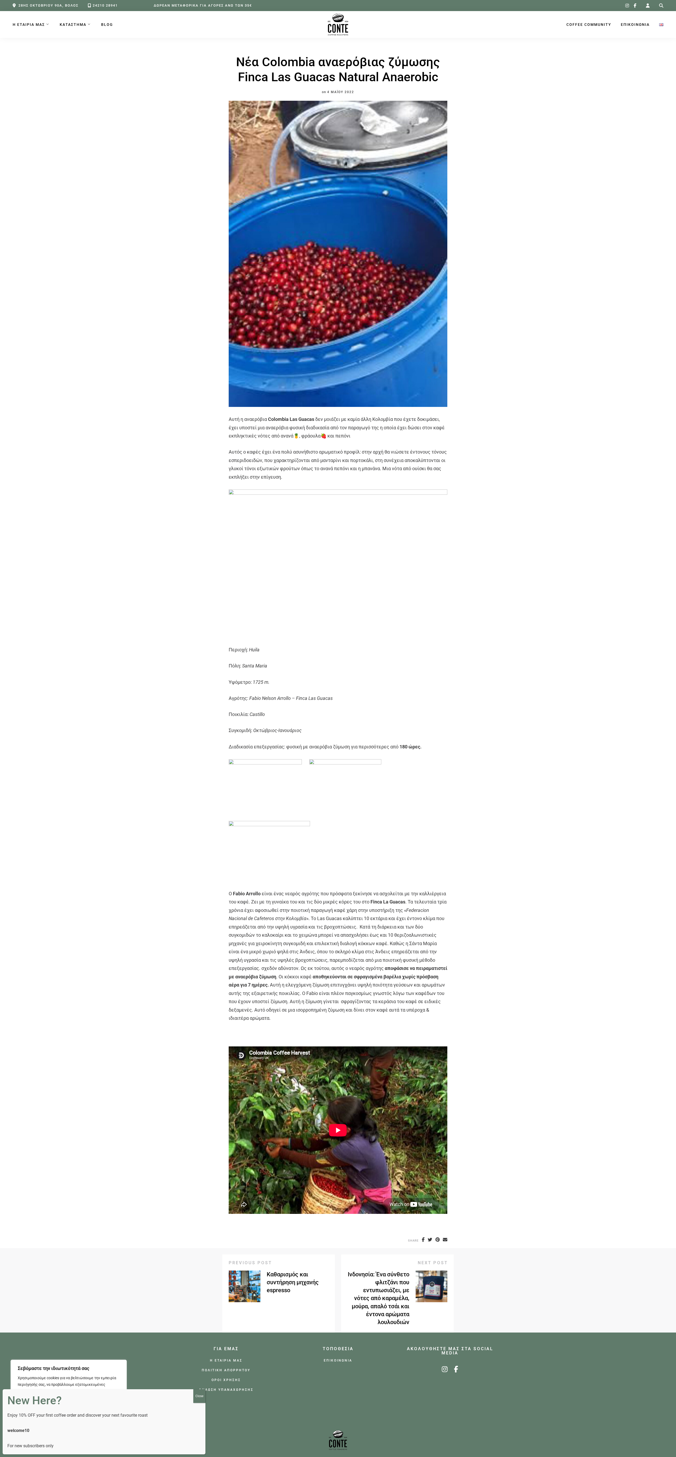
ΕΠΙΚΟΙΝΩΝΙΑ (635, 24)
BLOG (107, 24)
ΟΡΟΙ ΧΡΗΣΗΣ (226, 1380)
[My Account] (648, 5)
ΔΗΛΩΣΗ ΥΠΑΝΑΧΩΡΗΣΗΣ (226, 1390)
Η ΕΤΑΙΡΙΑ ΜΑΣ (29, 24)
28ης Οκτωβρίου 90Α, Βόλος (48, 5)
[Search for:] (661, 5)
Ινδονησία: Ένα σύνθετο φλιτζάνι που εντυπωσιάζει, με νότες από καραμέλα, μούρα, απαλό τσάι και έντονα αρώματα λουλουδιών (378, 1298)
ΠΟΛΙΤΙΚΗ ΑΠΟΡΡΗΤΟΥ (226, 1370)
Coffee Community (588, 24)
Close (199, 1396)
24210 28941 (105, 5)
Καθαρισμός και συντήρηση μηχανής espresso (293, 1282)
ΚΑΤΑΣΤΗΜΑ (73, 24)
